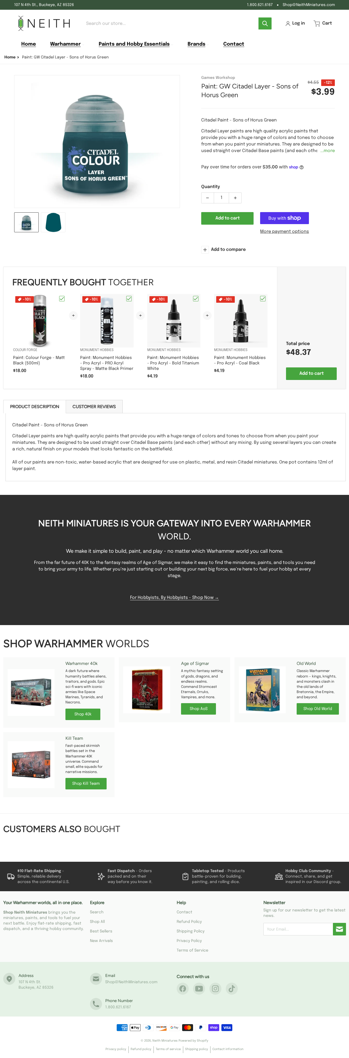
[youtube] (199, 989)
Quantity (210, 187)
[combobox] (177, 23)
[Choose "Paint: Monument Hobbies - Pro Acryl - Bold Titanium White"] (195, 298)
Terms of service (168, 1049)
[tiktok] (232, 989)
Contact (184, 912)
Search (97, 912)
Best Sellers (101, 931)
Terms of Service (192, 950)
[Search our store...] (265, 23)
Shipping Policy (190, 931)
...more (327, 150)
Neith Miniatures (164, 1040)
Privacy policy (116, 1049)
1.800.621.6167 (260, 5)
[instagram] (215, 989)
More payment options (284, 231)
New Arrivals (101, 941)
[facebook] (183, 989)
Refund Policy (189, 922)
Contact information (227, 1049)
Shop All (97, 922)
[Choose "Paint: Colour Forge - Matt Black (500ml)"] (62, 298)
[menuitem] (28, 44)
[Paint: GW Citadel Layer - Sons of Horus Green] (26, 222)
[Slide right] (177, 141)
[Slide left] (17, 141)
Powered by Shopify (193, 1040)
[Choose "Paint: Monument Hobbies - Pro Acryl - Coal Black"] (263, 298)
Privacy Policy (189, 941)
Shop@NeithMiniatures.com (309, 5)
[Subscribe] (339, 929)
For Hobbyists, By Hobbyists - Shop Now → (174, 597)
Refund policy (141, 1049)
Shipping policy (196, 1049)
